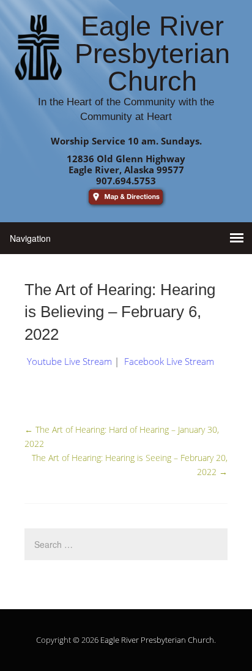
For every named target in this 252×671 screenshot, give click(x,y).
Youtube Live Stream (69, 361)
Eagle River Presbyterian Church (157, 639)
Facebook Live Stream (169, 361)
